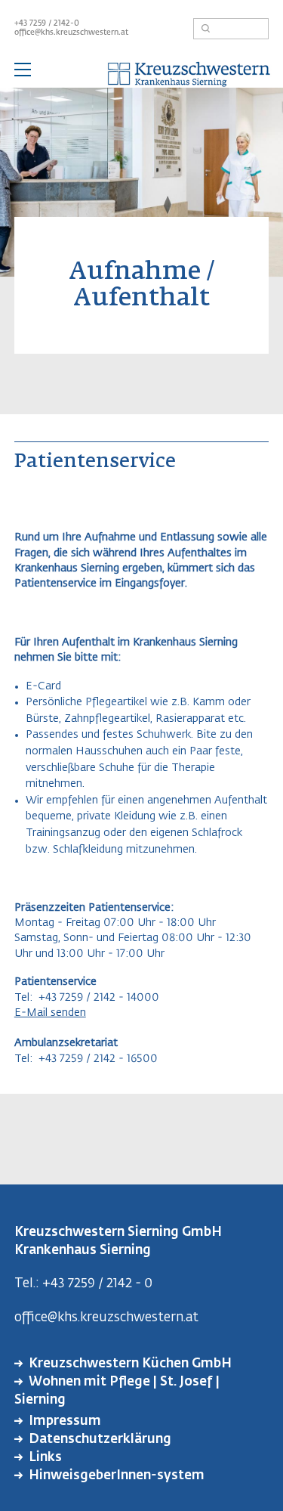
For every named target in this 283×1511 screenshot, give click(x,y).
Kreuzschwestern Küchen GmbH (130, 1364)
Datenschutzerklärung (100, 1439)
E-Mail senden (50, 1013)
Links (45, 1457)
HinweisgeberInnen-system (117, 1475)
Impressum (65, 1421)
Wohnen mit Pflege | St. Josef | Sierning (117, 1391)
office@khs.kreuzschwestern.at (71, 32)
